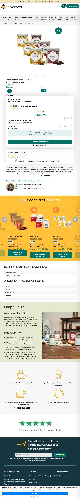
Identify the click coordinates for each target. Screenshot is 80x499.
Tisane (21, 23)
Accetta (34, 493)
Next (75, 219)
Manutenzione (26, 17)
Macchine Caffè (7, 18)
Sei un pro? (72, 6)
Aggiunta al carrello (17, 253)
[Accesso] (58, 6)
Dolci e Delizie (43, 18)
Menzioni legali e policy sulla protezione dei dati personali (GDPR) (14, 481)
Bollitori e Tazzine (16, 18)
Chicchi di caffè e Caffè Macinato (55, 18)
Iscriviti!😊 (60, 455)
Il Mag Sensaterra (35, 482)
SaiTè (29, 79)
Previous (4, 219)
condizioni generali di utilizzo (43, 459)
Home (6, 23)
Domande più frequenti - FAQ (40, 476)
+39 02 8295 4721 (23, 159)
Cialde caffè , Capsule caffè (70, 18)
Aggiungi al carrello (40, 142)
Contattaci (21, 157)
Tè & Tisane (36, 18)
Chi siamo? (33, 479)
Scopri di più (35, 497)
